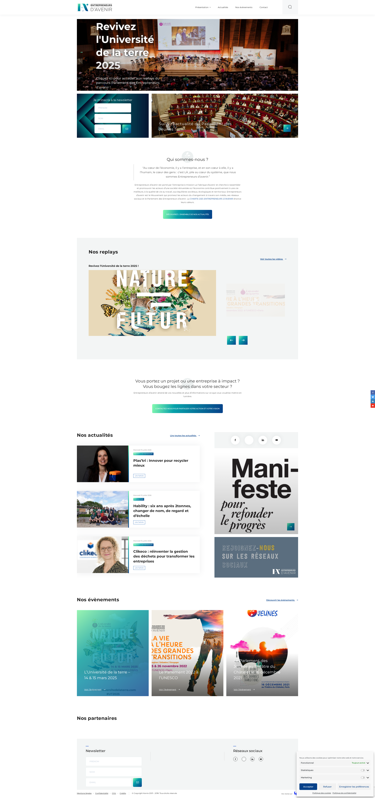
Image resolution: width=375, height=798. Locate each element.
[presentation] (231, 340)
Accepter (308, 786)
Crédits (123, 793)
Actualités (223, 7)
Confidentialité (101, 793)
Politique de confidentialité (344, 793)
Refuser (327, 786)
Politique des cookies (321, 793)
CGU (114, 793)
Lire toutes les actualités (183, 435)
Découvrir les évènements (280, 600)
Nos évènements (243, 7)
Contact (264, 7)
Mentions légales (84, 793)
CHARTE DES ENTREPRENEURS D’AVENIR (211, 198)
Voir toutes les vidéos (271, 259)
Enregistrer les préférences (354, 786)
